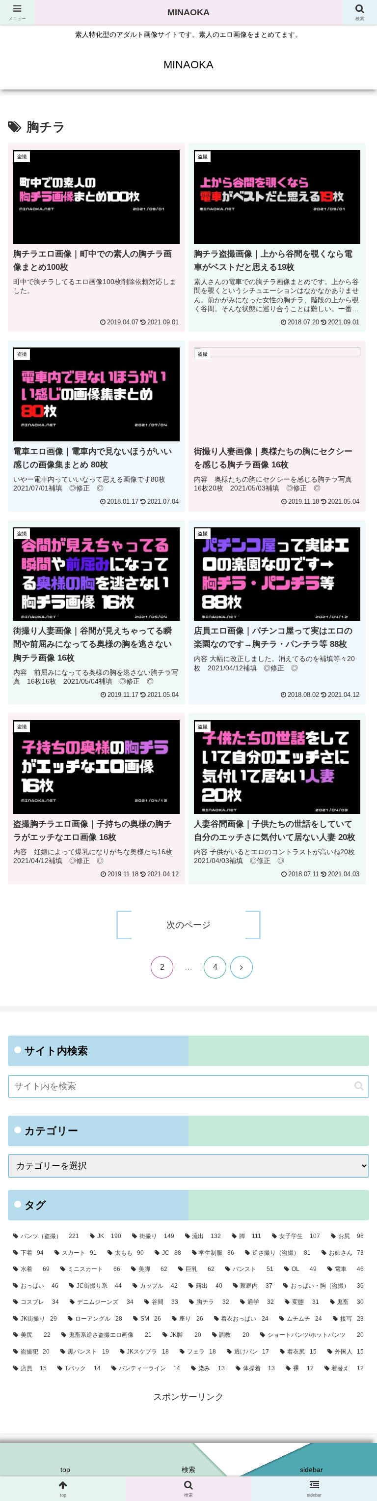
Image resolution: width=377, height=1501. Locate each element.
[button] (359, 1086)
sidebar (311, 1469)
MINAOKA (188, 12)
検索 (188, 1469)
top (65, 1469)
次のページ (188, 925)
